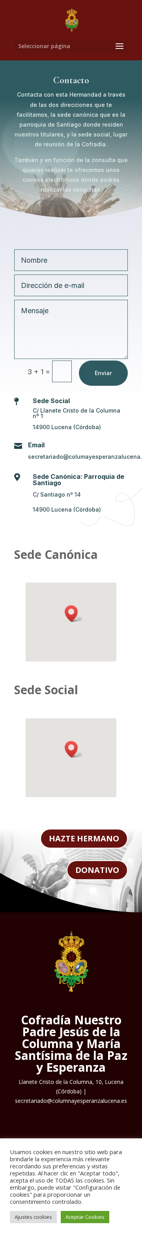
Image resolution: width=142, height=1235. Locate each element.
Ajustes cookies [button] (33, 1216)
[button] (74, 613)
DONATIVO (97, 870)
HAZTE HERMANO (84, 838)
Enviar (103, 373)
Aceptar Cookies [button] (85, 1216)
